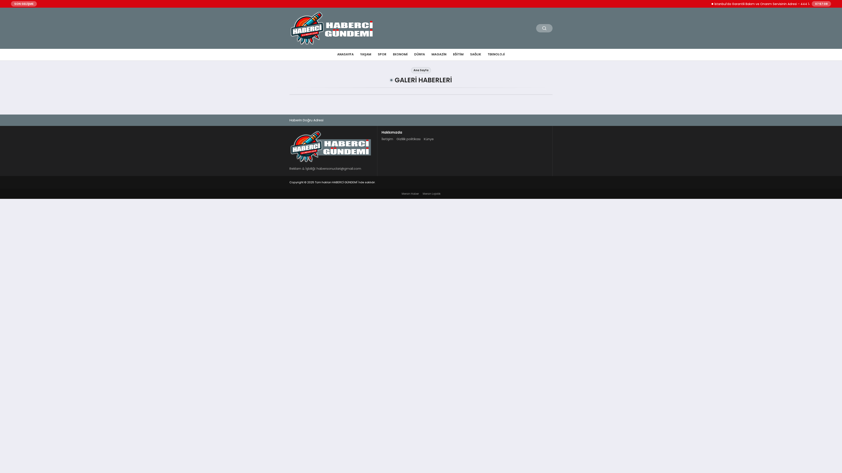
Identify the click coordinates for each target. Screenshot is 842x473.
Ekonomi (400, 54)
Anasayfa (345, 54)
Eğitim (458, 54)
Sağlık (475, 54)
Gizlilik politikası (408, 139)
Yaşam (365, 54)
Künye (429, 139)
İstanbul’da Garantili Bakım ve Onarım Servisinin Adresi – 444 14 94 (756, 4)
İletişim (387, 139)
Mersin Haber (410, 194)
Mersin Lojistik (432, 194)
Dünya (419, 54)
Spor (382, 54)
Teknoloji (496, 54)
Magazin (439, 54)
